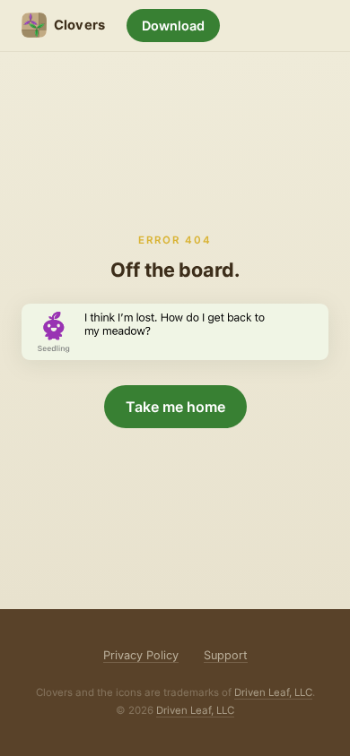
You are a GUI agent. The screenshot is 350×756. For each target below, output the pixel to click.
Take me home (175, 407)
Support (226, 655)
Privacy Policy (141, 655)
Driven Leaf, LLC (273, 692)
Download (173, 25)
